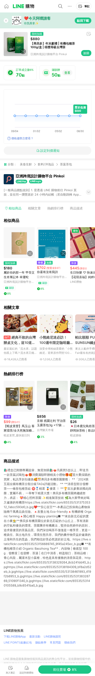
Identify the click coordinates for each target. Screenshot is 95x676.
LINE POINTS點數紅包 (18, 642)
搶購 (86, 53)
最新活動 (34, 636)
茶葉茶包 (66, 164)
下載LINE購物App (15, 636)
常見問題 (55, 642)
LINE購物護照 (52, 636)
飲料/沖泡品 (46, 164)
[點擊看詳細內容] (19, 242)
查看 (67, 72)
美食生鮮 (26, 164)
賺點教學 (40, 642)
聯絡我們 (69, 642)
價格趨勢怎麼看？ (22, 138)
